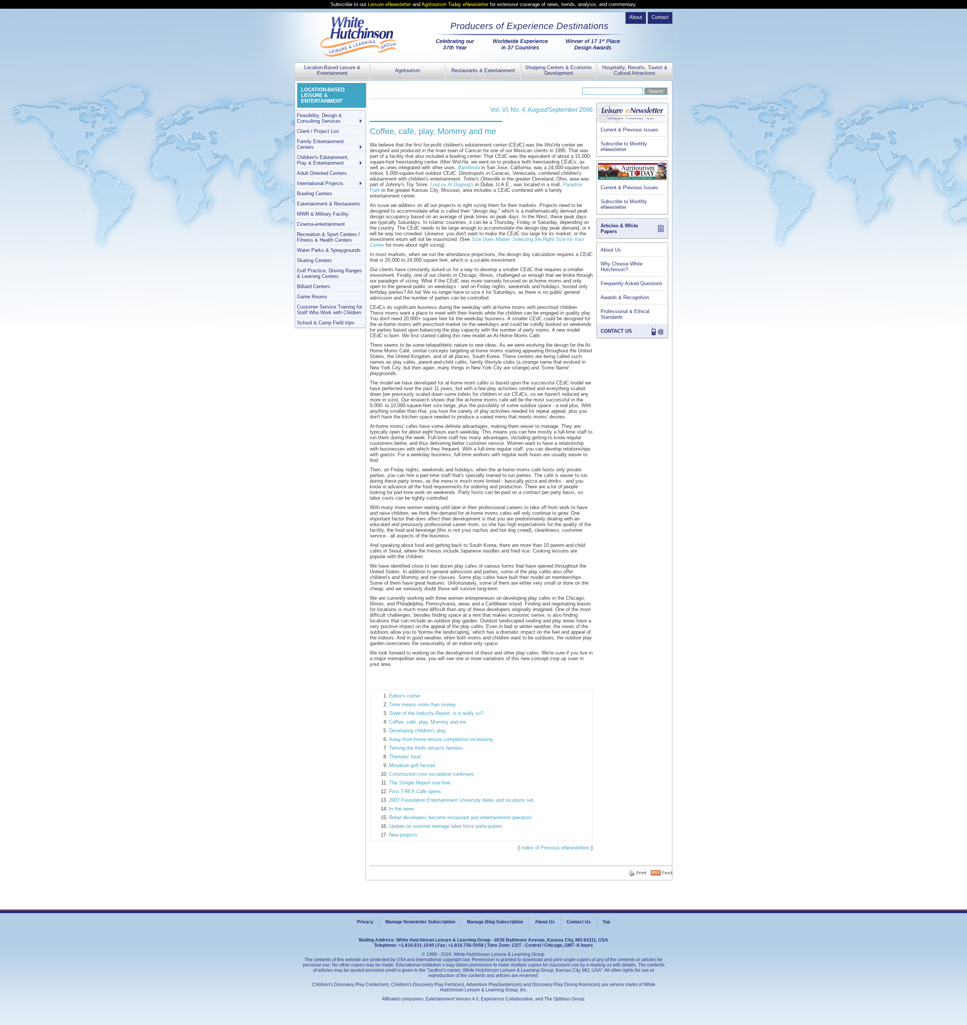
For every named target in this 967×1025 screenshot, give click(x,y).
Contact (660, 17)
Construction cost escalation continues (431, 774)
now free (419, 783)
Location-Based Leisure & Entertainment (332, 70)
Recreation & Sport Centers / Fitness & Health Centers (328, 237)
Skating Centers (314, 260)
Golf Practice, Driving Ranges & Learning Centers (329, 273)
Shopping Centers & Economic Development (558, 70)
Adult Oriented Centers (322, 173)
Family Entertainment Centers (320, 144)
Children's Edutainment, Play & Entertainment (323, 160)
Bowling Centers (314, 193)
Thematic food (404, 756)
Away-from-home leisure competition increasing (441, 739)
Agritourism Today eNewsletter (455, 4)
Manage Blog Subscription (495, 922)
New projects (403, 835)
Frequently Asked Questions (632, 283)
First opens (415, 791)
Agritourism (407, 70)
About (635, 17)
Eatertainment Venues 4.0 (452, 999)
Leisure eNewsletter (389, 4)
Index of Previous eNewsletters (555, 848)
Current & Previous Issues (629, 130)
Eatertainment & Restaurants (328, 204)
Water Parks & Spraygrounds (329, 250)
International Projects (320, 183)
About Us (611, 250)
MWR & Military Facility (323, 214)
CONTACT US (616, 331)
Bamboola (469, 167)
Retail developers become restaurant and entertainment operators (460, 817)
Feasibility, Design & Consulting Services (319, 118)
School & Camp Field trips (325, 323)
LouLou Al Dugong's (452, 184)
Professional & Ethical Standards (625, 314)
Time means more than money (422, 704)
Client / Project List (318, 131)
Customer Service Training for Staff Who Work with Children (329, 309)
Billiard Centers (313, 286)
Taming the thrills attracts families (426, 748)
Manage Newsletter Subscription (420, 922)
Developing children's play (417, 730)
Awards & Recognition (625, 297)
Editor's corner (404, 696)
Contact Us (579, 922)
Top (606, 922)
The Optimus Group (564, 999)
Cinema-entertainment (321, 224)
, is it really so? (436, 713)
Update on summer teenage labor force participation (445, 826)
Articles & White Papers (619, 228)
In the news (401, 809)
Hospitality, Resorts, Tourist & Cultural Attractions (634, 70)
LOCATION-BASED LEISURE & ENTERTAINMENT (322, 95)
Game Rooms (312, 296)
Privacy (365, 922)
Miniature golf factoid (412, 765)
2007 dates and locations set (461, 800)
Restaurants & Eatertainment (483, 70)
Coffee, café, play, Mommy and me (427, 722)
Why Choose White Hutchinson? (622, 266)
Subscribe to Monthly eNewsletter (624, 146)
